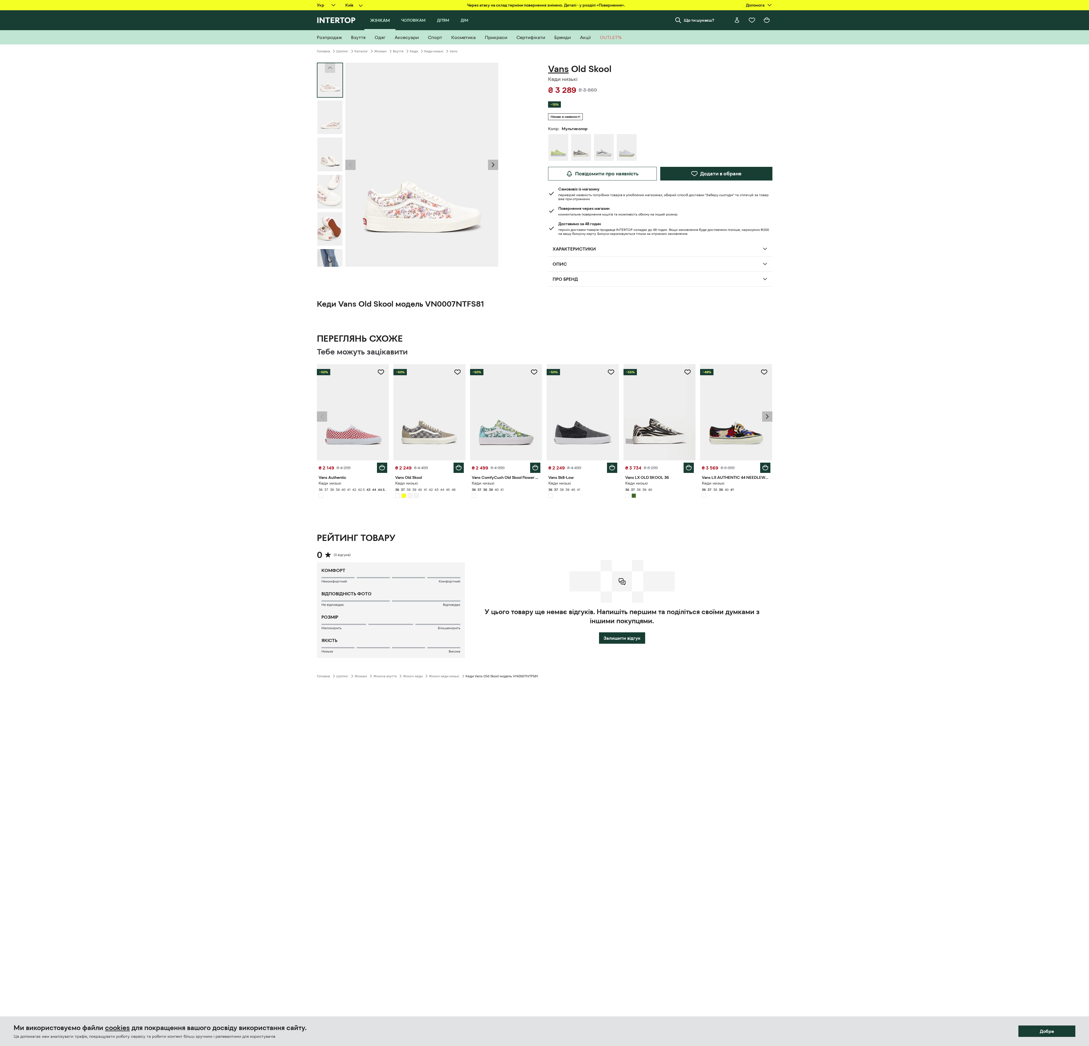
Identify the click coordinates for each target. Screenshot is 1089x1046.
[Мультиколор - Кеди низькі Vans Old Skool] (581, 147)
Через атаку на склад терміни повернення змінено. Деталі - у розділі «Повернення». (546, 5)
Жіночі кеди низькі (444, 676)
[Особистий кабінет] (737, 20)
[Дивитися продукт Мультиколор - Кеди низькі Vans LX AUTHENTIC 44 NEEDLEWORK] (736, 412)
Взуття (398, 51)
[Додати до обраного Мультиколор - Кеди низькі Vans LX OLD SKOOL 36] (687, 372)
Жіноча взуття (385, 676)
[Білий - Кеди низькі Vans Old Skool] (604, 147)
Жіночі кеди (413, 676)
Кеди (414, 51)
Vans (454, 51)
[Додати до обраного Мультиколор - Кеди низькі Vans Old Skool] (457, 372)
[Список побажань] (752, 20)
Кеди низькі (433, 51)
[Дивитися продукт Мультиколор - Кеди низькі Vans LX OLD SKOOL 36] (660, 412)
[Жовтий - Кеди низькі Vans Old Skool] (558, 147)
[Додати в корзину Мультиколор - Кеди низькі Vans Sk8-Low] (612, 468)
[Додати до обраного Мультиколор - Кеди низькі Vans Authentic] (381, 372)
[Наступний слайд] (330, 262)
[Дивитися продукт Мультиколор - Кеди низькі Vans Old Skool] (429, 412)
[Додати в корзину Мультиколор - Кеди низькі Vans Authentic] (382, 468)
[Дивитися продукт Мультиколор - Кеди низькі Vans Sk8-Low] (583, 412)
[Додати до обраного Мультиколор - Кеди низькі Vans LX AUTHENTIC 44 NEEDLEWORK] (764, 372)
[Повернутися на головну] (336, 20)
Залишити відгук (622, 638)
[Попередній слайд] (350, 165)
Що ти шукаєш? (699, 20)
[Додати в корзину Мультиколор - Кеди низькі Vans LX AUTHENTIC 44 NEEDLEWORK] (765, 468)
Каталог (361, 51)
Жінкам (380, 51)
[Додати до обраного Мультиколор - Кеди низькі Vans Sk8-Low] (611, 372)
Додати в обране (720, 173)
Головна (323, 51)
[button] (350, 165)
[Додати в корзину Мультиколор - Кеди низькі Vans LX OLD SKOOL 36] (689, 468)
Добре (1047, 1031)
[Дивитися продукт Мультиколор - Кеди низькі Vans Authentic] (353, 412)
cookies (117, 1027)
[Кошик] (766, 20)
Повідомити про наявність (607, 173)
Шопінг (342, 51)
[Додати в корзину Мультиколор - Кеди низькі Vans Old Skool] (459, 468)
